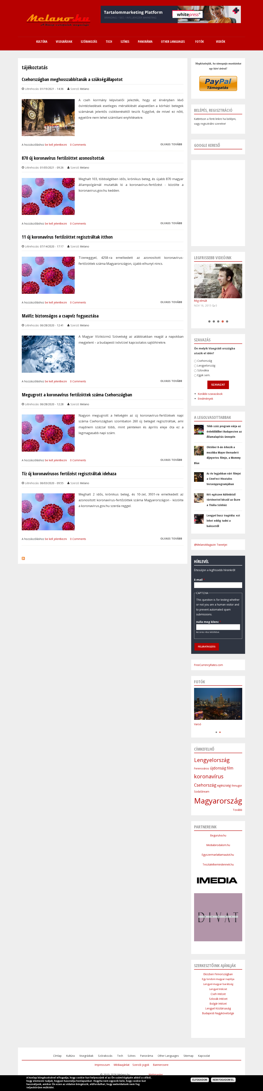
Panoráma (146, 1056)
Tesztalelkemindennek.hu (218, 864)
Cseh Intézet (218, 994)
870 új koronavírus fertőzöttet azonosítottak (63, 158)
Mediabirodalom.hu (218, 845)
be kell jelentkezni (56, 144)
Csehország (204, 361)
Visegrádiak (86, 1056)
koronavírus (209, 776)
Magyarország (218, 801)
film (230, 768)
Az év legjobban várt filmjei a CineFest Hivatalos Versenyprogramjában (224, 478)
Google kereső (207, 145)
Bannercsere (160, 1065)
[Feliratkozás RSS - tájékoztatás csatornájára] (23, 557)
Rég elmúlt (200, 300)
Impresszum (102, 1065)
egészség (224, 785)
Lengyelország (206, 365)
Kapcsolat (204, 1056)
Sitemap (188, 1056)
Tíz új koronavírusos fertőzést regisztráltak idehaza (69, 473)
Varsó (197, 724)
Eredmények (205, 398)
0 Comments (78, 144)
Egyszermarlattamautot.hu (218, 854)
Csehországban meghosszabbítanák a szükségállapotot (72, 79)
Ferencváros (201, 768)
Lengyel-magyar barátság (218, 984)
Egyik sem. (203, 375)
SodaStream (201, 791)
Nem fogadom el (223, 1079)
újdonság (218, 768)
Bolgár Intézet (218, 1003)
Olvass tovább (171, 144)
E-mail (199, 579)
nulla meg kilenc (208, 622)
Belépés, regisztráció (213, 110)
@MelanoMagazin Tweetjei (210, 544)
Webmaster (156, 1074)
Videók (220, 41)
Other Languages (168, 1056)
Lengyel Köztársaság (218, 1008)
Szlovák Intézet (218, 999)
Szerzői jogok (140, 1065)
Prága (197, 728)
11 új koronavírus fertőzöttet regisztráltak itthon (67, 237)
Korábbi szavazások (210, 394)
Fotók (199, 41)
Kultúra (70, 1056)
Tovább (237, 810)
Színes (132, 1056)
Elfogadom (199, 1079)
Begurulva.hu (218, 835)
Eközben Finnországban (218, 974)
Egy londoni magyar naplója (218, 979)
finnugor (237, 785)
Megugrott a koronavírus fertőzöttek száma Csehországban (77, 395)
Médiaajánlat (121, 1065)
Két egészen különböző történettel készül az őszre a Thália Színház (223, 499)
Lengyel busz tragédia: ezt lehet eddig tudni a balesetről (223, 520)
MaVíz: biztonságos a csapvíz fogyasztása (60, 316)
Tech (120, 1056)
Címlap (57, 1056)
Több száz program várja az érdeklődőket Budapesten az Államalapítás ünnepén (224, 431)
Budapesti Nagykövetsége (218, 1013)
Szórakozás (105, 1056)
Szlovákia (203, 370)
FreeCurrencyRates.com (208, 665)
